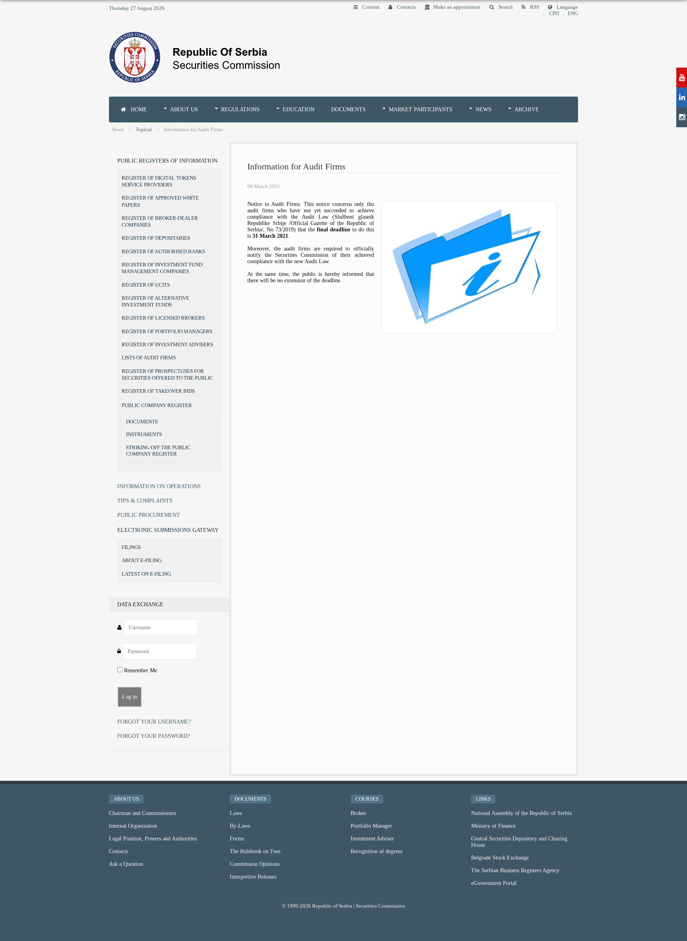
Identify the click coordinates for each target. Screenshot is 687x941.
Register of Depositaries (156, 238)
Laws (236, 813)
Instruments (144, 434)
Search (505, 7)
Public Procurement (148, 515)
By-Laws (240, 826)
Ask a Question (126, 864)
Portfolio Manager (371, 826)
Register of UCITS (146, 285)
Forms (237, 839)
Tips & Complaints (145, 501)
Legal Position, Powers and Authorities (153, 839)
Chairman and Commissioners (142, 813)
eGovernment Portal (493, 883)
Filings (131, 547)
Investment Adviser (372, 839)
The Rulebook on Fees (255, 851)
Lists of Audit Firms (149, 358)
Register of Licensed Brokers (163, 318)
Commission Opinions (254, 864)
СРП (554, 13)
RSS (534, 7)
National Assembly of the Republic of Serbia (521, 813)
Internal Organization (133, 826)
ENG (573, 13)
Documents (348, 110)
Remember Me (139, 670)
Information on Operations (159, 486)
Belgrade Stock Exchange (500, 858)
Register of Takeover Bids (158, 391)
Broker (358, 813)
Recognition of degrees (376, 851)
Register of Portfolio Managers (167, 331)
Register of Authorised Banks (163, 251)
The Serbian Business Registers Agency (515, 870)
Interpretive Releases (253, 877)
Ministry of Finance (493, 826)
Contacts (406, 7)
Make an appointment (457, 7)
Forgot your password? (153, 736)
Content (370, 7)
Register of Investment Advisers (167, 344)
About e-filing (141, 560)
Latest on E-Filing (146, 574)
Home (138, 110)
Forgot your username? (154, 722)
